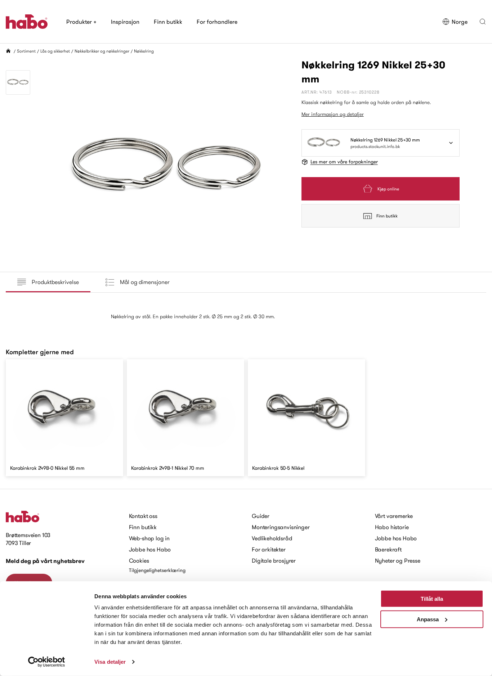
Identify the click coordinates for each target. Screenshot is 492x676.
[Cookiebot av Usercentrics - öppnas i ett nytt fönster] (46, 662)
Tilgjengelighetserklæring (157, 570)
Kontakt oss (143, 515)
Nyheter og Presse (397, 560)
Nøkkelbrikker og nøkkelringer (102, 51)
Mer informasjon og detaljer (332, 114)
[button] (482, 21)
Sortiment (26, 51)
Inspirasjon (125, 21)
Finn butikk (168, 21)
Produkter (81, 21)
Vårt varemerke (394, 515)
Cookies (139, 560)
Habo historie (392, 527)
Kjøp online (388, 188)
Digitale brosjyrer (274, 560)
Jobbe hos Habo (150, 549)
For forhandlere (217, 21)
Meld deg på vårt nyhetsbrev (45, 561)
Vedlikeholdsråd (272, 538)
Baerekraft (388, 549)
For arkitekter (269, 549)
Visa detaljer (110, 662)
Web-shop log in (149, 538)
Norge (460, 21)
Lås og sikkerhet (55, 51)
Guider (260, 515)
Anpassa (428, 619)
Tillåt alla (432, 599)
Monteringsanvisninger (281, 527)
